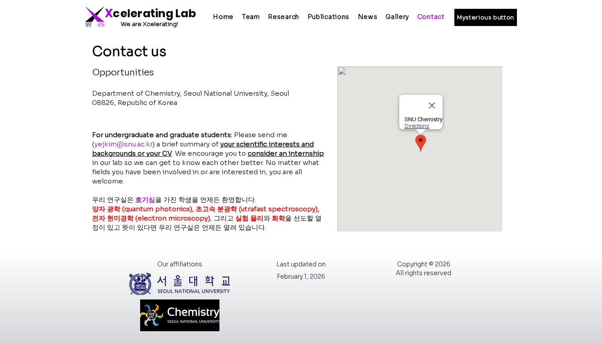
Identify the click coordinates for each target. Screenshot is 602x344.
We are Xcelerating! (149, 24)
